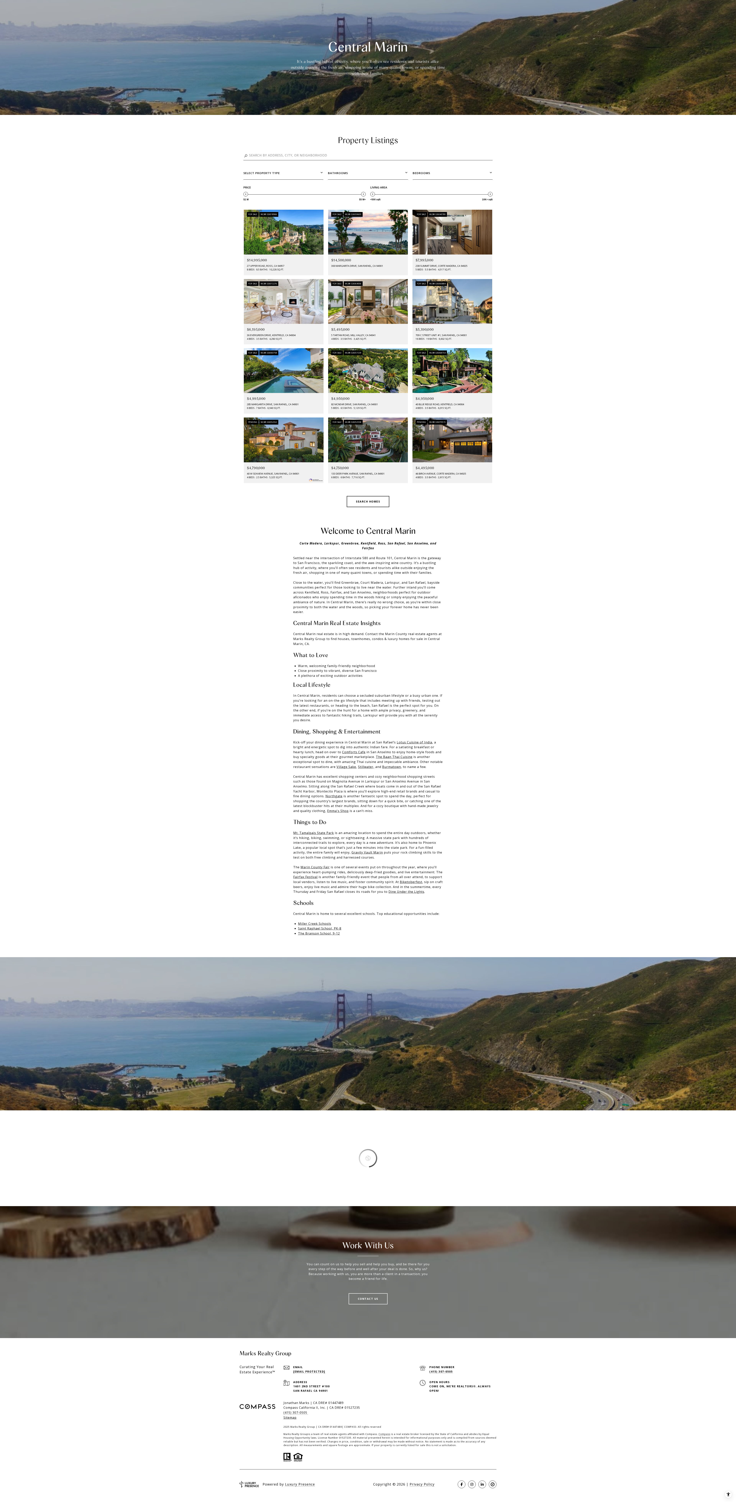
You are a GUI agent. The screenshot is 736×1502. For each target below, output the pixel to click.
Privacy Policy (422, 1484)
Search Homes (368, 501)
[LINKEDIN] (482, 1484)
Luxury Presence (300, 1484)
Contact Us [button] (368, 1299)
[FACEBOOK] (461, 1484)
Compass (384, 1434)
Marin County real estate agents (411, 634)
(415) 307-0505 (441, 1371)
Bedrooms (421, 173)
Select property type (261, 173)
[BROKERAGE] (492, 1484)
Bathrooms (338, 173)
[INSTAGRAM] (472, 1484)
